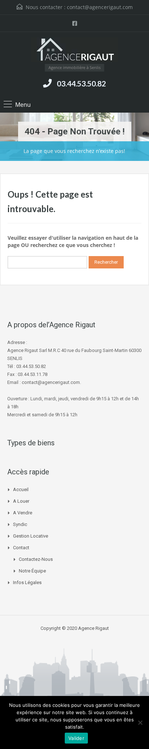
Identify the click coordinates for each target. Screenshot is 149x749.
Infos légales (27, 582)
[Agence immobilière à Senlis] (74, 50)
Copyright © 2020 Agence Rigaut (75, 628)
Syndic (20, 524)
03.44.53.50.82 (81, 83)
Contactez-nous (36, 559)
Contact (21, 547)
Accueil (21, 489)
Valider (76, 738)
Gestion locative (30, 536)
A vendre (22, 512)
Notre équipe (32, 571)
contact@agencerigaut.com (100, 7)
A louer (21, 501)
